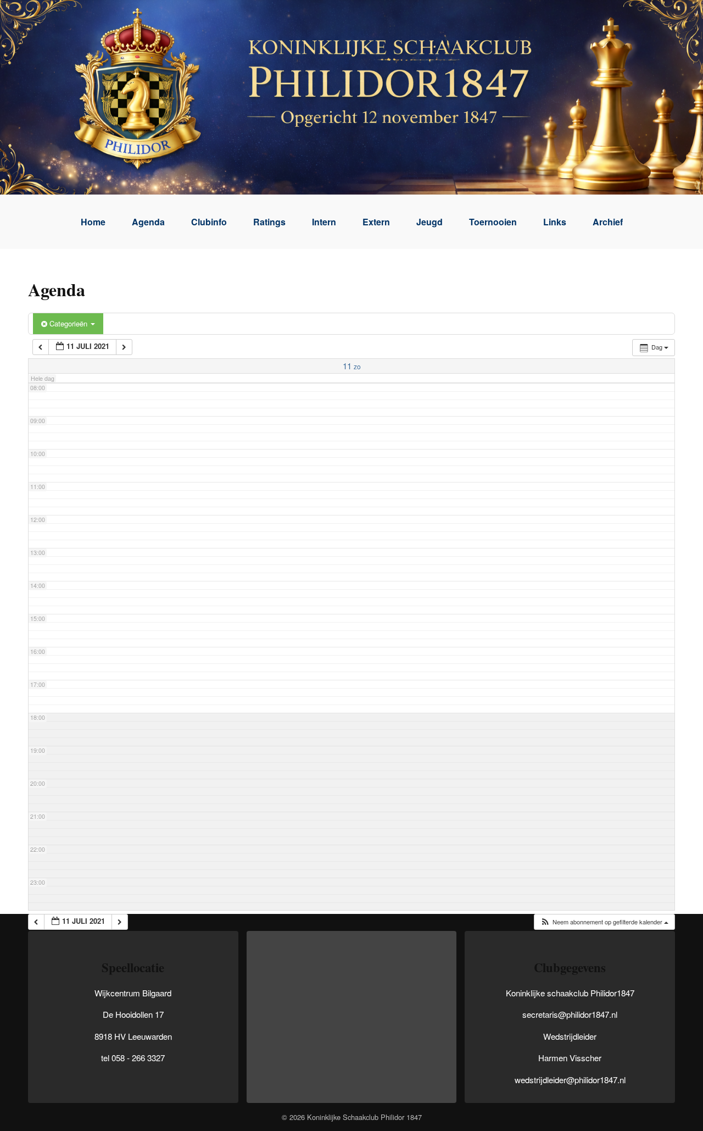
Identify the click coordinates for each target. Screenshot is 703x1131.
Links (554, 221)
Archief (608, 221)
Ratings (269, 221)
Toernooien (493, 221)
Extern (376, 221)
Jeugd (429, 221)
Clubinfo (209, 221)
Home (93, 221)
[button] (604, 921)
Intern (324, 221)
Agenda (148, 221)
